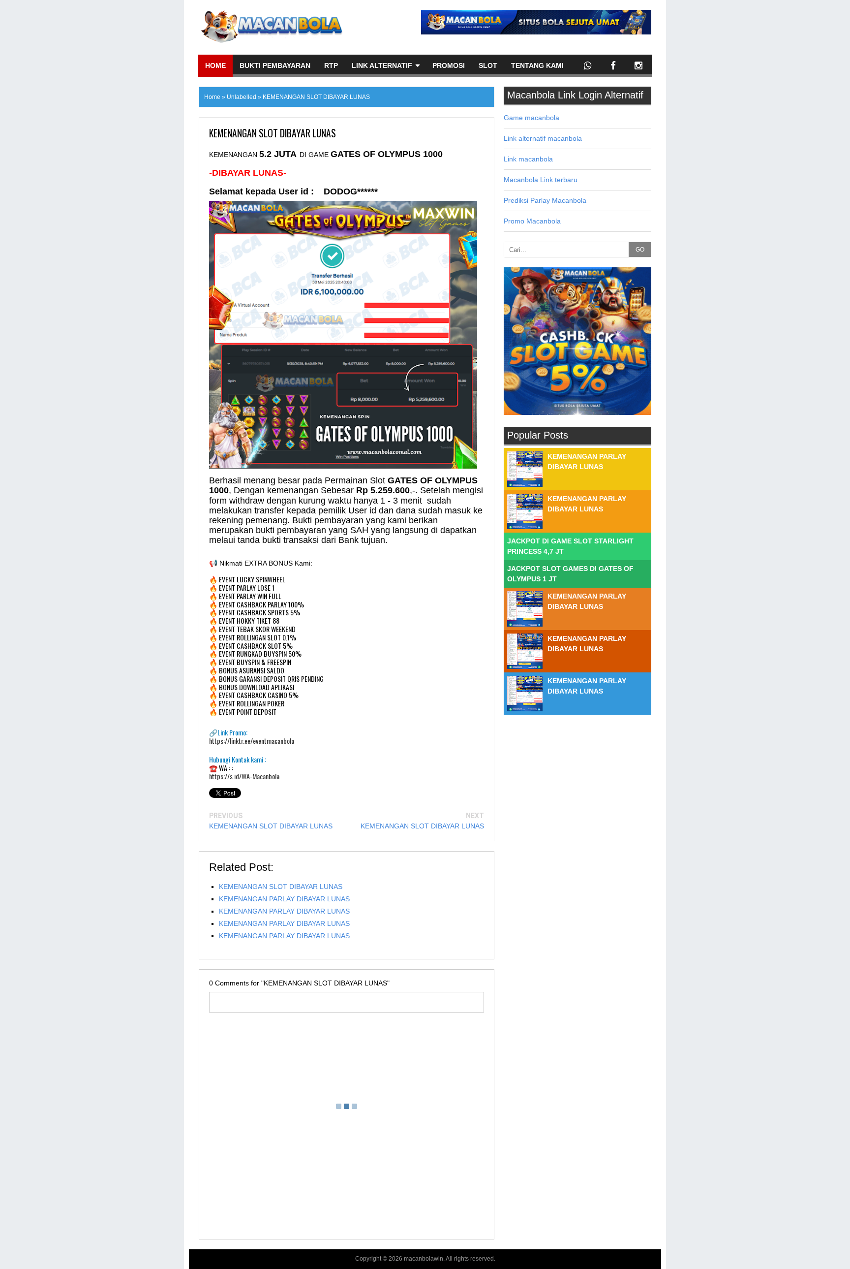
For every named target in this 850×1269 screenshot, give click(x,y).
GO (640, 249)
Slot (488, 65)
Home (215, 65)
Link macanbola (528, 159)
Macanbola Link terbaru (540, 180)
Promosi (448, 65)
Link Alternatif (382, 65)
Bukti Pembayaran (275, 65)
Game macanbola (531, 118)
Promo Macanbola (532, 221)
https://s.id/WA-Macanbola (244, 776)
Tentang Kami (537, 65)
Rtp (331, 65)
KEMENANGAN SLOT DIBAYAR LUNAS (271, 826)
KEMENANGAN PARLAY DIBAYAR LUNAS (284, 899)
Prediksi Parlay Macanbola (545, 200)
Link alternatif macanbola (543, 138)
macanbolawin (423, 1258)
